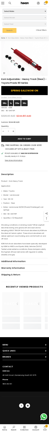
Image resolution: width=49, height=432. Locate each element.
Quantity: (5, 126)
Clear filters (41, 30)
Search (9, 30)
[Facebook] (21, 405)
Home (3, 38)
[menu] (2, 3)
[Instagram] (28, 405)
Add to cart (24, 139)
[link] (11, 320)
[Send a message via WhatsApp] (44, 417)
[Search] (9, 3)
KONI (10, 108)
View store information (13, 160)
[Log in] (38, 3)
